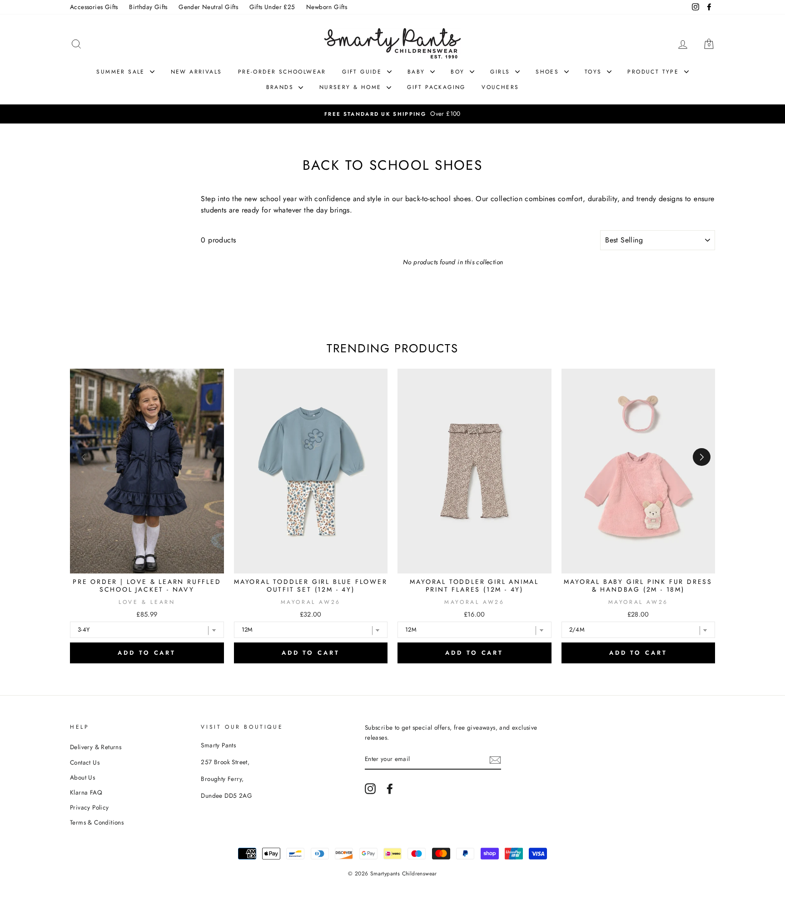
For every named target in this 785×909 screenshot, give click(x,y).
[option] (441, 114)
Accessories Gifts (94, 6)
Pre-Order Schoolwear (282, 72)
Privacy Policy (89, 807)
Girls (501, 72)
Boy (459, 72)
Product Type (654, 72)
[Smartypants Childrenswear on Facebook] (389, 788)
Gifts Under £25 (272, 6)
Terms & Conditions (97, 822)
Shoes (548, 72)
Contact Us (84, 762)
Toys (595, 72)
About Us (82, 777)
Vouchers (500, 87)
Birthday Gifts (148, 6)
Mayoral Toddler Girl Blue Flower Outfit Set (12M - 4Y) (311, 585)
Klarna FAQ (86, 792)
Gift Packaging (436, 87)
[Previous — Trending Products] (83, 457)
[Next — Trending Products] (701, 457)
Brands (281, 87)
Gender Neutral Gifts (208, 6)
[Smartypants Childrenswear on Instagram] (370, 788)
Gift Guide (363, 72)
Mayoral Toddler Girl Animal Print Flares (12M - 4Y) (474, 585)
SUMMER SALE (122, 72)
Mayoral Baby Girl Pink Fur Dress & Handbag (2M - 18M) (638, 585)
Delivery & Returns (95, 746)
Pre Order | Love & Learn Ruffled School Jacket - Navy (147, 585)
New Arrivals (196, 72)
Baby (417, 72)
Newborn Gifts (326, 6)
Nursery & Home (351, 87)
